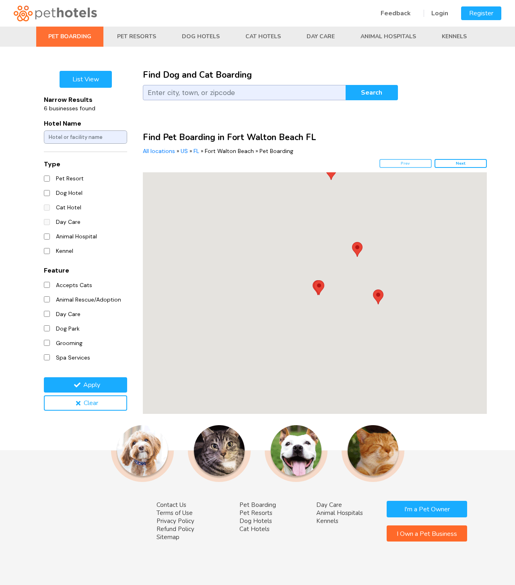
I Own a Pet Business (427, 533)
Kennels (454, 36)
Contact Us (171, 505)
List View (85, 79)
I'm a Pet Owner (427, 509)
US (184, 151)
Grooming (69, 343)
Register (481, 13)
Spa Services (73, 357)
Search (371, 92)
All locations (159, 151)
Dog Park (68, 328)
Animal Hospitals (388, 36)
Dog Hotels (201, 36)
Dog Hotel (69, 192)
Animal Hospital (76, 236)
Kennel (64, 250)
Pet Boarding (69, 36)
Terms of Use (175, 513)
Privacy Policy (175, 521)
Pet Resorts (136, 36)
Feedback (396, 13)
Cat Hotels (263, 36)
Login (439, 13)
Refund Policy (175, 529)
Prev (405, 163)
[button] (319, 287)
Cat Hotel (68, 207)
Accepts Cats (74, 285)
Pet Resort (70, 178)
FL (196, 151)
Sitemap (168, 537)
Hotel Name (62, 123)
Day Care (321, 36)
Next (461, 163)
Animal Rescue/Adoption (88, 299)
